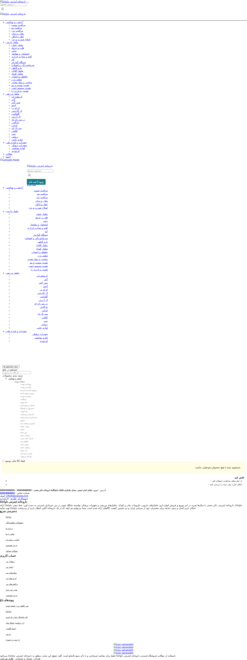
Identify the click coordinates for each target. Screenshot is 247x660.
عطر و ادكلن (17, 36)
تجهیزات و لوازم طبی (16, 142)
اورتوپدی (15, 151)
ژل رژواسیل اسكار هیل (15, 623)
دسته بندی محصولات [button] (12, 375)
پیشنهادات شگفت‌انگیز (15, 523)
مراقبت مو (16, 27)
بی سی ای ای (18, 119)
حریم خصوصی (11, 545)
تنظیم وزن (16, 79)
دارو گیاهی (16, 68)
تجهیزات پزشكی (19, 145)
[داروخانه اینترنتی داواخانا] (13, 1)
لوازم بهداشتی (18, 148)
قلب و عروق (17, 48)
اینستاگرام (23, 498)
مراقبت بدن (17, 30)
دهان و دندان (17, 33)
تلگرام (13, 498)
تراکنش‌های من (12, 584)
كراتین (14, 125)
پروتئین (14, 136)
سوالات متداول (12, 551)
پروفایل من (10, 561)
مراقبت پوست (18, 25)
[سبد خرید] (123, 18)
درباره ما (9, 528)
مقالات (9, 154)
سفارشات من (11, 573)
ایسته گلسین (11, 628)
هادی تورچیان (6, 658)
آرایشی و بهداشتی (14, 22)
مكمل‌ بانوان (17, 45)
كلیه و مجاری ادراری (21, 56)
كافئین (14, 131)
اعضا (8, 156)
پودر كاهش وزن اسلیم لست (17, 606)
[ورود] (129, 18)
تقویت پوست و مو (20, 85)
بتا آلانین (15, 122)
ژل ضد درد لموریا (13, 640)
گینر (13, 99)
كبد (12, 59)
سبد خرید (31, 184)
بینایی (14, 50)
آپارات (3, 498)
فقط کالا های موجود (15, 460)
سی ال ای (16, 128)
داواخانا (8, 517)
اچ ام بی (15, 108)
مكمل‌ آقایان (17, 70)
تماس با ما (10, 534)
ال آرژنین (15, 116)
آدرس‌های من (11, 578)
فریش (8, 634)
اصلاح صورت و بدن (20, 39)
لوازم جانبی (17, 139)
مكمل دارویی (12, 42)
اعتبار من (9, 567)
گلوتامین (15, 113)
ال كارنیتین (16, 111)
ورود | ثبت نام (36, 181)
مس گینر (15, 102)
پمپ (13, 133)
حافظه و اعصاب (19, 76)
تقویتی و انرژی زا (19, 90)
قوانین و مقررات (12, 540)
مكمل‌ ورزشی (12, 93)
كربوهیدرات (16, 96)
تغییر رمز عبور (11, 590)
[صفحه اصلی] (118, 18)
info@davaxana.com (17, 495)
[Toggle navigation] (27, 2)
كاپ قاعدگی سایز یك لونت (17, 617)
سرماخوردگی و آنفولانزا (22, 65)
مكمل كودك (17, 73)
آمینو (13, 105)
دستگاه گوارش (18, 62)
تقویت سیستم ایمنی (21, 88)
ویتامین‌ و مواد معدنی (21, 82)
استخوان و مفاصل (20, 53)
